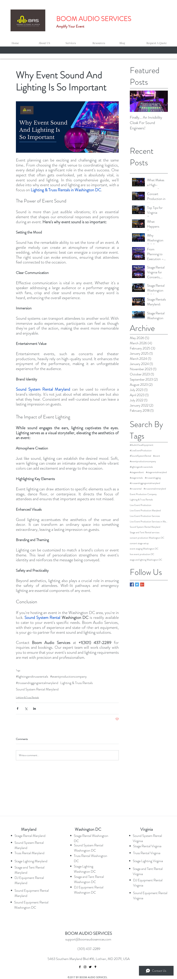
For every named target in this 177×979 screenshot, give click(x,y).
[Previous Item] (135, 101)
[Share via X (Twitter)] (26, 708)
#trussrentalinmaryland (155, 488)
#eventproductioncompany (68, 676)
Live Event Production (140, 505)
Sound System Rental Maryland (37, 689)
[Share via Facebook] (17, 708)
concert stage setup (139, 543)
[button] (75, 41)
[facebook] (80, 967)
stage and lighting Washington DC (146, 559)
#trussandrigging (153, 477)
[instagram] (85, 967)
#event (156, 456)
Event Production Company (143, 494)
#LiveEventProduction (141, 450)
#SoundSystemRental (140, 456)
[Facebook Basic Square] (132, 585)
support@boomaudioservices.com (88, 939)
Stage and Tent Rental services (144, 532)
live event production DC (142, 554)
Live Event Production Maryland (145, 510)
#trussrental (136, 488)
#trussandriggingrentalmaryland (37, 683)
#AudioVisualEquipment (141, 445)
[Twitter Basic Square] (137, 585)
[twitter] (90, 967)
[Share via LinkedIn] (34, 708)
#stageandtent (137, 472)
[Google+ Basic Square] (142, 585)
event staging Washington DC (144, 548)
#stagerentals (136, 477)
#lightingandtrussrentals (32, 676)
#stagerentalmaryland (156, 472)
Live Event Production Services (145, 516)
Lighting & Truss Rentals (76, 683)
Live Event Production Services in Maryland (149, 521)
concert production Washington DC (147, 537)
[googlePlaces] (95, 967)
